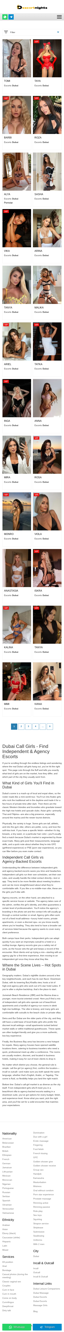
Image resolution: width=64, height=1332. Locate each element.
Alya (7, 194)
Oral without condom (43, 1190)
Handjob (37, 1174)
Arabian (6, 1225)
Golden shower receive (44, 1165)
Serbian (6, 1196)
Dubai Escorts (40, 1297)
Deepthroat (7, 1306)
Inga (7, 421)
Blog (35, 1311)
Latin (4, 1245)
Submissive (38, 1231)
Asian (5, 1229)
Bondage (6, 1270)
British (5, 1151)
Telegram (49, 1327)
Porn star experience (43, 1194)
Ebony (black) (9, 1233)
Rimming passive (41, 1207)
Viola (38, 534)
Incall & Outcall (40, 1276)
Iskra (38, 590)
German (6, 1163)
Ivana (38, 704)
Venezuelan (8, 1209)
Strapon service (41, 1223)
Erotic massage (40, 1141)
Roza (37, 137)
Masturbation (39, 1182)
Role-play (38, 1211)
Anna (38, 421)
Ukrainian (7, 1204)
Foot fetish (38, 1149)
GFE (35, 1157)
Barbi (8, 137)
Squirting (37, 1219)
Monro (9, 534)
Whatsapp (19, 1327)
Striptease (38, 1227)
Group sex (38, 1170)
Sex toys (37, 1215)
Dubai (36, 1256)
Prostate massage (42, 1198)
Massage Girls (40, 1305)
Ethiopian (6, 1155)
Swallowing (38, 1236)
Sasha (38, 194)
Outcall (36, 1272)
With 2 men (38, 1244)
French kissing (40, 1153)
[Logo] (32, 6)
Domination (38, 1132)
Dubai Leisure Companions (46, 1288)
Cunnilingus (8, 1302)
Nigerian (6, 1184)
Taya (37, 81)
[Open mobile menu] (59, 16)
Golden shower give (43, 1161)
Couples (6, 1285)
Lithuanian (7, 1171)
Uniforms (37, 1240)
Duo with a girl (40, 1136)
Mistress (37, 1186)
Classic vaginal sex (11, 1281)
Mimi (6, 704)
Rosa (38, 477)
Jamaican (7, 1167)
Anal (4, 1266)
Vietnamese (8, 1213)
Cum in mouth (9, 1294)
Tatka (38, 364)
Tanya (8, 307)
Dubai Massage (41, 1293)
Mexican (6, 1175)
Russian (6, 1192)
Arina (38, 251)
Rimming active (40, 1203)
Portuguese (8, 1188)
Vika (7, 251)
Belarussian (8, 1143)
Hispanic (6, 1241)
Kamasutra (38, 1178)
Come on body (9, 1298)
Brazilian (6, 1147)
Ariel (7, 364)
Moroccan (7, 1180)
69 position (7, 1262)
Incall (35, 1268)
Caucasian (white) (11, 1237)
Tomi (7, 81)
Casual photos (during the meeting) (15, 1276)
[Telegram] (11, 17)
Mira (7, 477)
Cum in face (8, 1290)
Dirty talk (6, 1310)
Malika (39, 307)
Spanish (6, 1200)
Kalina (8, 647)
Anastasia (11, 590)
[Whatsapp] (5, 17)
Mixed (5, 1250)
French (5, 1159)
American (7, 1138)
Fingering (38, 1145)
